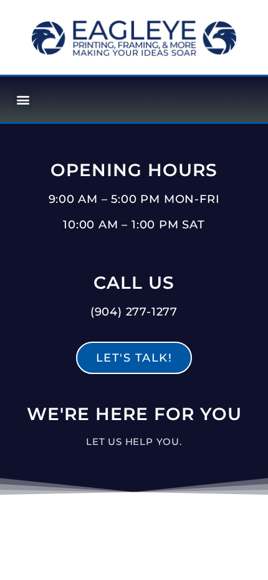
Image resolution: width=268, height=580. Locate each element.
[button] (22, 99)
